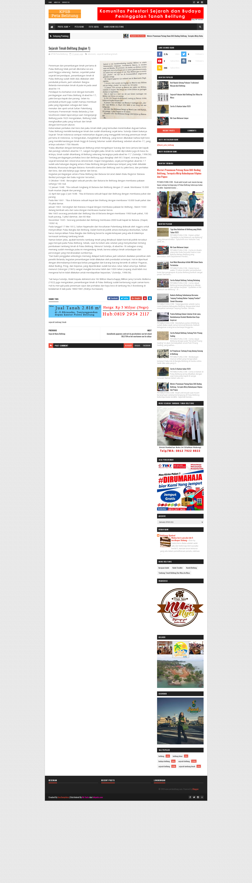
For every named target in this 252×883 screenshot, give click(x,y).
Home (50, 2)
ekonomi (92, 54)
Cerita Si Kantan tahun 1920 (180, 106)
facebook (146, 345)
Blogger (195, 788)
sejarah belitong (114, 36)
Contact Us (65, 2)
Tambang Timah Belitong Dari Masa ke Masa (174, 573)
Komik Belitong (191, 567)
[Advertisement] (126, 821)
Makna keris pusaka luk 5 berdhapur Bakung (182, 539)
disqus (137, 345)
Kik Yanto (85, 797)
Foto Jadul (94, 26)
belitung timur (178, 756)
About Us (57, 2)
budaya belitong (164, 761)
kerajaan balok (164, 567)
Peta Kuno (79, 26)
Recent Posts (168, 130)
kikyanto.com (98, 797)
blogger (128, 345)
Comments (192, 130)
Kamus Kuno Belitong (114, 26)
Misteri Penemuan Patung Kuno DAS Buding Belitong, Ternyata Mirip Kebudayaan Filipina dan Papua (161, 35)
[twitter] (198, 2)
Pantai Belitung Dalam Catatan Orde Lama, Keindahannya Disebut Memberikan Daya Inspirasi (185, 316)
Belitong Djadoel (167, 535)
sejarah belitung (164, 766)
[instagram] (202, 2)
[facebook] (194, 2)
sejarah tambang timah (107, 54)
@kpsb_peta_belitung (165, 144)
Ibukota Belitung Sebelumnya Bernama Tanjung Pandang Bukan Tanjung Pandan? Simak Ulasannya (185, 298)
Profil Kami (63, 26)
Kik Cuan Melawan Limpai (179, 118)
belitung (161, 756)
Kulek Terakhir (178, 567)
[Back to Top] (202, 797)
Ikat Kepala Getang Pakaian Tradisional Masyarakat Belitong (184, 84)
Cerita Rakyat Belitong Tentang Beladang (185, 280)
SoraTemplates (63, 797)
